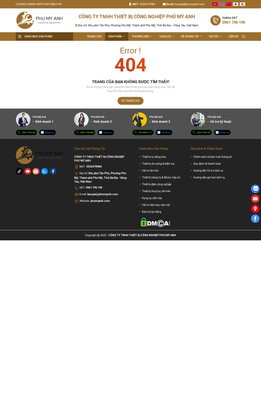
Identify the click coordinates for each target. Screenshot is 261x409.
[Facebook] (255, 218)
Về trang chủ (130, 100)
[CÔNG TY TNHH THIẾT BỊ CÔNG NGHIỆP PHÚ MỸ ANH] (39, 155)
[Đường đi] (255, 208)
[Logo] (39, 20)
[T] (19, 171)
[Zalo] (255, 189)
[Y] (27, 171)
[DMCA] (155, 222)
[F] (52, 171)
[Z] (44, 171)
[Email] (255, 199)
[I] (36, 171)
